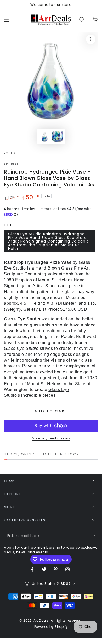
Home (8, 154)
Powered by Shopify (51, 627)
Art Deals (12, 164)
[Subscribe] (95, 536)
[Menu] (7, 19)
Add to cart (51, 411)
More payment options (51, 438)
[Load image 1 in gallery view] (44, 136)
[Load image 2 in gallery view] (57, 136)
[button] (81, 19)
